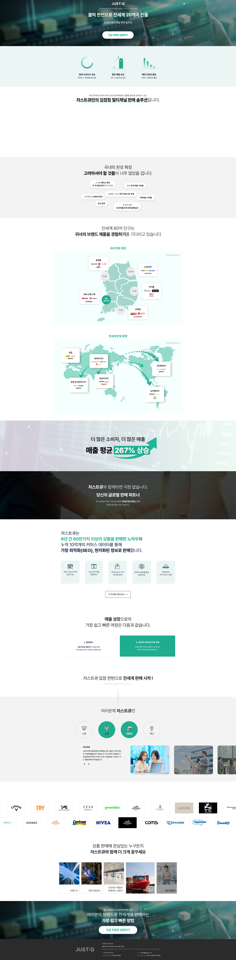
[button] (87, 62)
